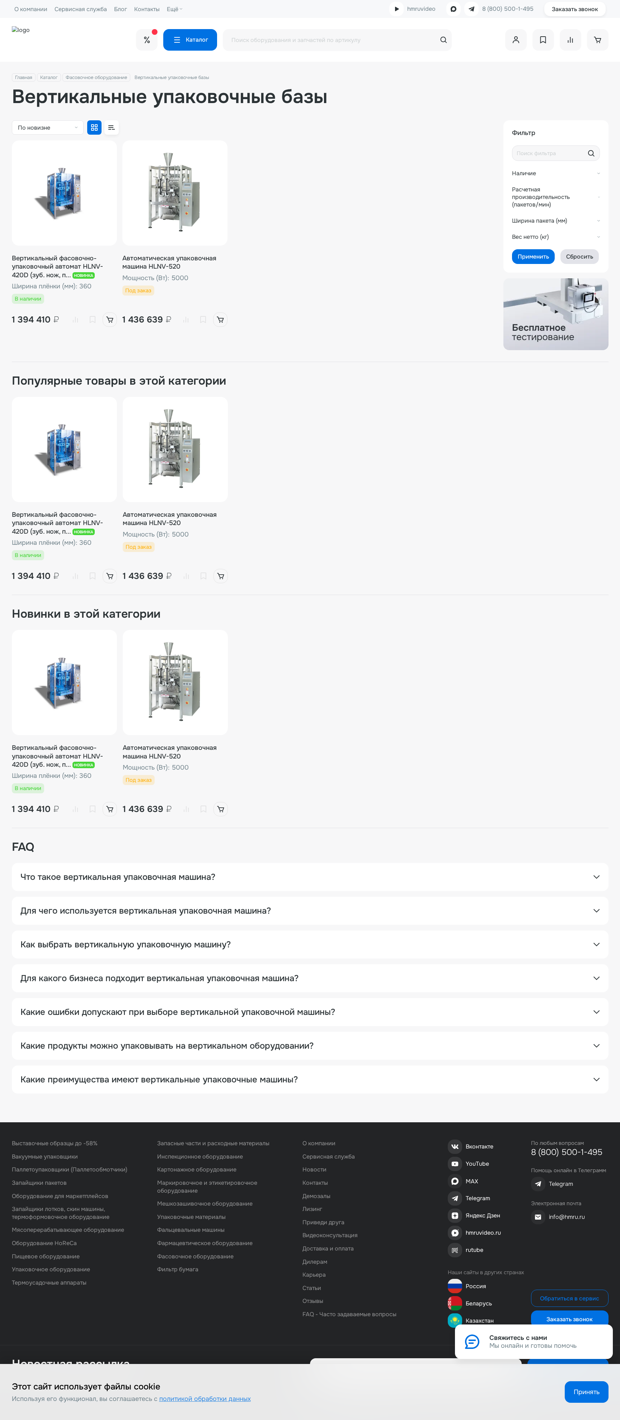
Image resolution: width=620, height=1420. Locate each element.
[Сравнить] (75, 319)
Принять (587, 1392)
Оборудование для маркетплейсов (60, 1196)
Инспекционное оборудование (200, 1156)
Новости (314, 1169)
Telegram (478, 1198)
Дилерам (314, 1262)
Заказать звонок (575, 9)
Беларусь (479, 1303)
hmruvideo (421, 9)
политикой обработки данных (205, 1399)
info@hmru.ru (567, 1217)
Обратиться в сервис (569, 1298)
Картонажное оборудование (196, 1169)
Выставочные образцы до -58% (55, 1143)
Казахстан (480, 1320)
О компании (30, 9)
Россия (476, 1286)
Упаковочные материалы (191, 1217)
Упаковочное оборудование (51, 1269)
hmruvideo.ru (483, 1232)
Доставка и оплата (328, 1248)
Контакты (147, 9)
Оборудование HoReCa (44, 1243)
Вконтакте (479, 1146)
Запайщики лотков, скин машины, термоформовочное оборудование (60, 1213)
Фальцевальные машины (191, 1230)
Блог (120, 9)
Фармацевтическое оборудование (205, 1243)
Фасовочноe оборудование (96, 77)
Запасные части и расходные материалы (213, 1143)
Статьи (311, 1288)
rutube (474, 1250)
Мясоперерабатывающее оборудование (68, 1230)
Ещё (172, 9)
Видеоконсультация (330, 1235)
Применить (533, 256)
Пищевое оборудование (46, 1256)
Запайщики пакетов (39, 1183)
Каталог (49, 77)
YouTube (477, 1164)
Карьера (314, 1275)
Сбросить (579, 256)
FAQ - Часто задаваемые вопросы (349, 1314)
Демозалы (316, 1196)
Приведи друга (323, 1222)
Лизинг (312, 1209)
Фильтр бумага (177, 1269)
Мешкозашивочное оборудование (205, 1203)
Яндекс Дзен (483, 1215)
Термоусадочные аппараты (49, 1282)
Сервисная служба (81, 9)
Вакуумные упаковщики (45, 1156)
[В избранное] (92, 319)
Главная (23, 77)
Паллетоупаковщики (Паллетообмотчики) (69, 1169)
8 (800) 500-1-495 (508, 9)
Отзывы (312, 1301)
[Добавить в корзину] (110, 319)
